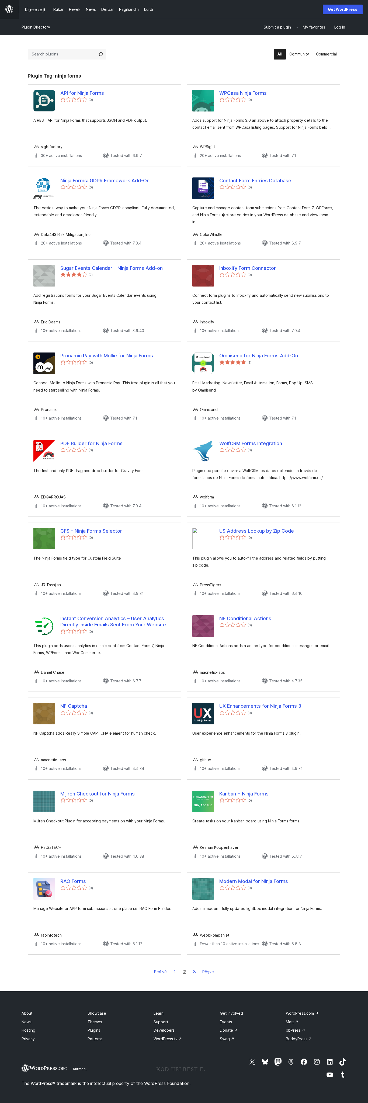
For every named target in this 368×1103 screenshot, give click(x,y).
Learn (159, 1013)
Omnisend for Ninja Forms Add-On (258, 355)
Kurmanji (80, 1069)
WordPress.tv (168, 1038)
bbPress (295, 1030)
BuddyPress (299, 1038)
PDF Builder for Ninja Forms (91, 443)
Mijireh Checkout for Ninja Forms (97, 794)
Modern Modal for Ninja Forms (253, 881)
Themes (95, 1022)
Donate (229, 1030)
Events (226, 1022)
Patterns (95, 1038)
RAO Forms (73, 881)
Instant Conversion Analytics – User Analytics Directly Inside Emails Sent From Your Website (113, 621)
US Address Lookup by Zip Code (256, 531)
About (27, 1013)
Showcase (97, 1013)
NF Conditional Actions (245, 618)
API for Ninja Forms (82, 93)
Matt (292, 1022)
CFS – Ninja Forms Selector (91, 531)
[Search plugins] (100, 54)
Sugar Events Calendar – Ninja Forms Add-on (111, 268)
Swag (227, 1038)
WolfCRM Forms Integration (250, 443)
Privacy (28, 1038)
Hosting (28, 1030)
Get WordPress (342, 9)
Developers (164, 1030)
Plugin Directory (36, 27)
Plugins (94, 1030)
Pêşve (208, 971)
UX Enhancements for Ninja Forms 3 (260, 706)
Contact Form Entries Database (255, 180)
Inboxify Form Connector (247, 268)
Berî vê (160, 971)
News (27, 1022)
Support (161, 1022)
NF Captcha (73, 706)
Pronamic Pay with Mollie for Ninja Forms (106, 355)
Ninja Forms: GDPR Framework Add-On (105, 180)
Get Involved (231, 1013)
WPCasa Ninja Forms (243, 93)
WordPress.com (302, 1013)
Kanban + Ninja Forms (244, 794)
